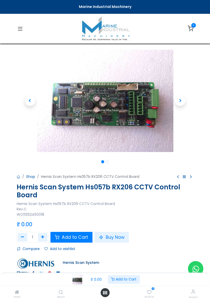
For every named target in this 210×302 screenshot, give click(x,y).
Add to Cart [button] (74, 237)
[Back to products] (184, 177)
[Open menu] (105, 293)
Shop (30, 176)
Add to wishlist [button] (62, 248)
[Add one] (43, 237)
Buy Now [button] (114, 237)
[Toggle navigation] (20, 29)
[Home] (17, 292)
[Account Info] (193, 291)
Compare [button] (31, 248)
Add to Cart (125, 279)
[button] (30, 101)
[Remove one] (22, 237)
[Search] (60, 292)
